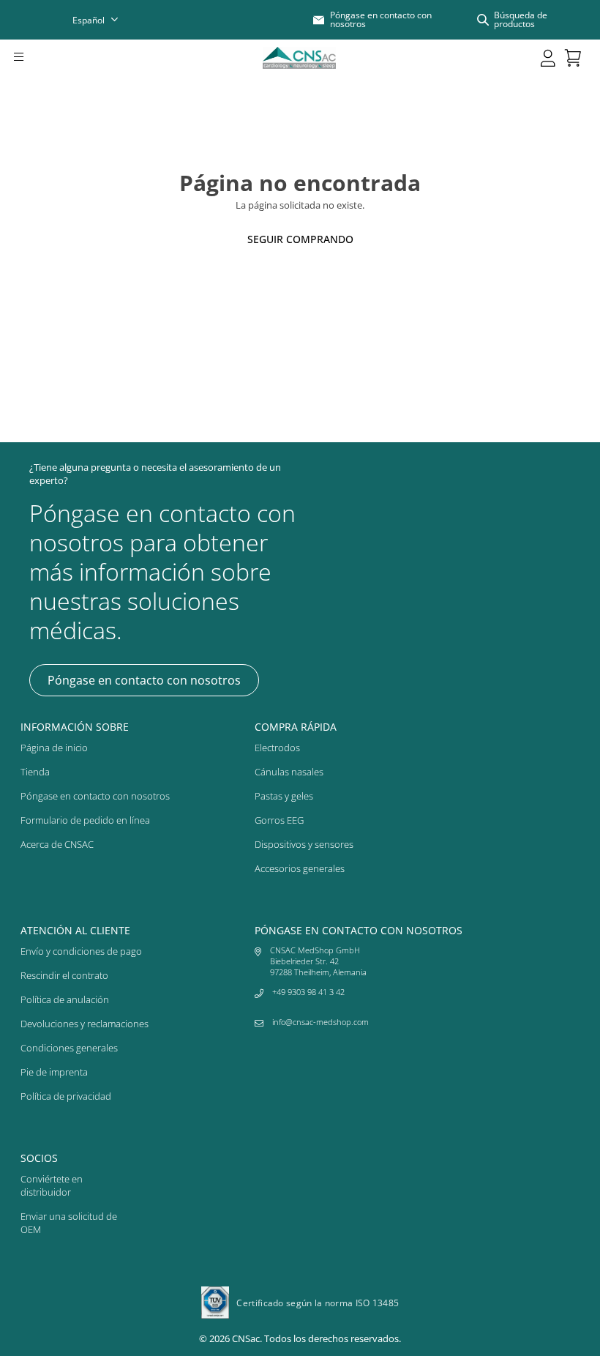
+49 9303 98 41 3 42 (308, 991)
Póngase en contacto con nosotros (144, 680)
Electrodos (277, 747)
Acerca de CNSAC (57, 844)
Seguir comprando (300, 239)
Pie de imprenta (54, 1072)
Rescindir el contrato (64, 975)
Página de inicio (54, 747)
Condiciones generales (69, 1047)
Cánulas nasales (289, 771)
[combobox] (105, 20)
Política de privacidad (65, 1096)
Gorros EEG (279, 820)
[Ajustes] (548, 58)
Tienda (35, 771)
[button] (39, 57)
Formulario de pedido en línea (85, 820)
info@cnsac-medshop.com (320, 1021)
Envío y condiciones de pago (81, 951)
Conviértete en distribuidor (51, 1185)
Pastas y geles (284, 795)
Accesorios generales (300, 868)
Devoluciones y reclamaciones (84, 1023)
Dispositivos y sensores (304, 844)
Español (88, 20)
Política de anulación (64, 999)
